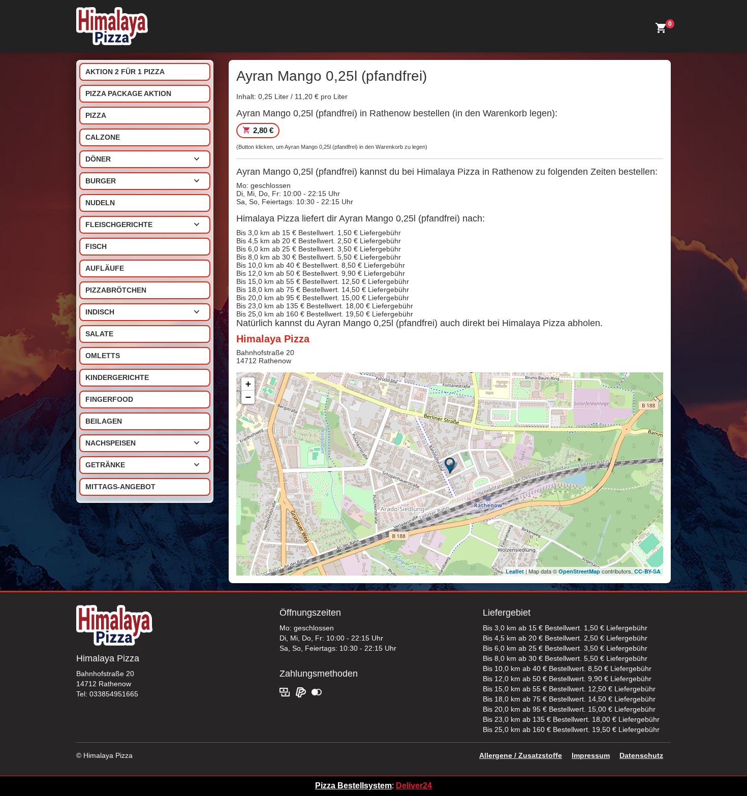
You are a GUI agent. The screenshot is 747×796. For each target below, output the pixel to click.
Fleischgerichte (118, 224)
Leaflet (515, 571)
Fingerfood (109, 399)
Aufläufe (104, 268)
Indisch (99, 312)
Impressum (591, 755)
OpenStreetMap (579, 571)
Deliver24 (414, 785)
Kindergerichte (117, 377)
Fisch (96, 246)
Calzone (102, 137)
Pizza (95, 115)
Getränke (105, 465)
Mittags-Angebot (120, 487)
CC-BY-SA (647, 571)
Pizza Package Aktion (128, 93)
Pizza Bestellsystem (353, 785)
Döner (98, 159)
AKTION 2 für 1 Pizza (125, 72)
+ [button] (248, 383)
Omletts (102, 356)
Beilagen (103, 421)
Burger (100, 181)
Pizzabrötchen (115, 290)
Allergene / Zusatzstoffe (520, 755)
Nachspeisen (110, 443)
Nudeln (100, 203)
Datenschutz (641, 755)
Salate (99, 334)
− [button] (248, 397)
